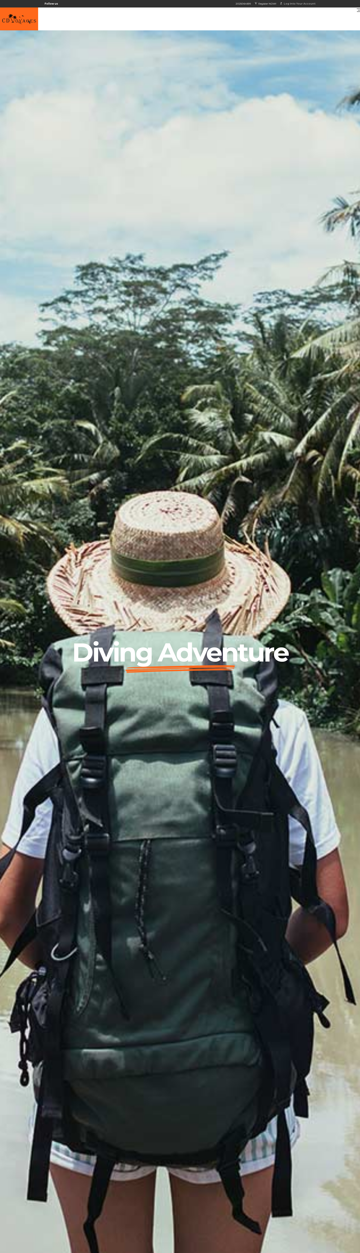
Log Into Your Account (299, 3)
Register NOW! (267, 3)
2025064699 (243, 3)
